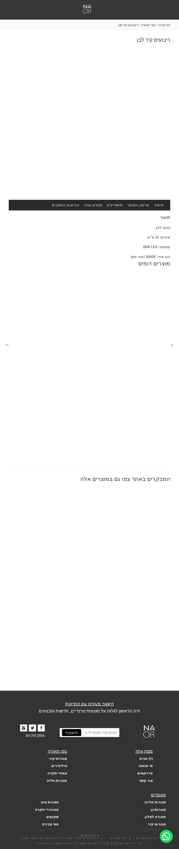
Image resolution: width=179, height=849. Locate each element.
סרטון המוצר (138, 205)
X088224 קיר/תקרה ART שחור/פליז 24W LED (134, 453)
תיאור (159, 205)
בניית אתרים (146, 838)
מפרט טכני (93, 205)
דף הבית (164, 25)
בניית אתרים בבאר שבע (41, 838)
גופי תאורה (148, 25)
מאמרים (158, 795)
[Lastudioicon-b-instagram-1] (23, 727)
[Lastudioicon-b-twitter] (32, 727)
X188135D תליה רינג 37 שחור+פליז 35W (137, 668)
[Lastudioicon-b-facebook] (41, 727)
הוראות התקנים (65, 205)
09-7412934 (35, 735)
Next (167, 114)
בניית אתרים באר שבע (85, 838)
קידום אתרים (120, 838)
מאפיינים (115, 205)
